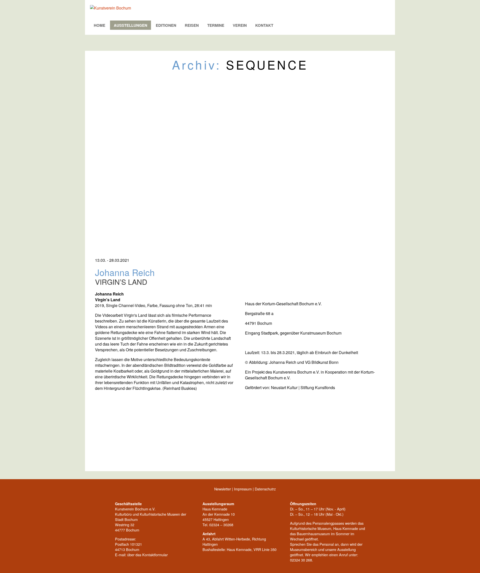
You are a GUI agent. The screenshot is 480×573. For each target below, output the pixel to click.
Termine (215, 25)
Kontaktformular (155, 554)
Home (99, 25)
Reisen (192, 25)
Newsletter (222, 488)
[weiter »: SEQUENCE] (386, 462)
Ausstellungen (130, 25)
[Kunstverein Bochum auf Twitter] (104, 490)
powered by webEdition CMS (463, 571)
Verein (240, 25)
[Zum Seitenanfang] (386, 490)
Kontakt (264, 25)
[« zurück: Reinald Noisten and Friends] (94, 462)
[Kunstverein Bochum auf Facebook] (94, 490)
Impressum (243, 488)
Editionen (166, 25)
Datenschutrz (265, 488)
